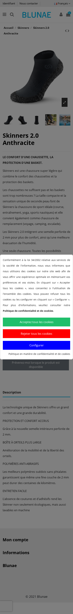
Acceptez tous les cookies (37, 322)
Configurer (36, 345)
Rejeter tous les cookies (36, 334)
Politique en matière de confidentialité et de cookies (39, 354)
